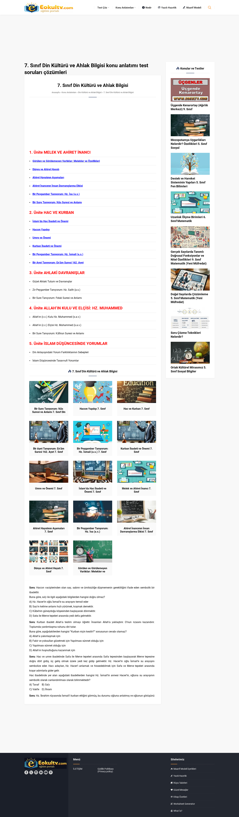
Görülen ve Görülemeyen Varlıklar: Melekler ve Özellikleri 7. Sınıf (92, 571)
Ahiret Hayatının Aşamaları (48, 177)
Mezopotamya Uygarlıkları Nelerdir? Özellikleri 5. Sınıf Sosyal (189, 144)
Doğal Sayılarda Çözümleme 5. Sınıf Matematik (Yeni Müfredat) (189, 298)
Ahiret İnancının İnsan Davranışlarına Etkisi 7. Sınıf (136, 530)
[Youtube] (46, 772)
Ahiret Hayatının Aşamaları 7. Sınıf (49, 530)
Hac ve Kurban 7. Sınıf (137, 408)
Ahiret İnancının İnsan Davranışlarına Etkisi (58, 185)
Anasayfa (56, 92)
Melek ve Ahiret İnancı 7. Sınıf (136, 490)
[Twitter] (31, 772)
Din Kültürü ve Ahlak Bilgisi (90, 92)
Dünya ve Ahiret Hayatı (46, 169)
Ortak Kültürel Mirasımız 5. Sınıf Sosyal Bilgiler (188, 369)
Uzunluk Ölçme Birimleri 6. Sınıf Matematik (188, 219)
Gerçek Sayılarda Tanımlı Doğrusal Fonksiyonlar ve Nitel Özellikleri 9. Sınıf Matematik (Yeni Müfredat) (188, 257)
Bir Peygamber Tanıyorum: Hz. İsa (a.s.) (56, 194)
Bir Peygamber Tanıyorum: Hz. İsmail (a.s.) (58, 254)
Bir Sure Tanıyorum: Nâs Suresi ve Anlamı (57, 202)
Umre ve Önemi (42, 237)
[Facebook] (26, 772)
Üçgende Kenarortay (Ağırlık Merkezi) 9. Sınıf (189, 107)
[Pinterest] (51, 772)
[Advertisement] (92, 125)
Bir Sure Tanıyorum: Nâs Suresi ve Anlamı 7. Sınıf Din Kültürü (48, 412)
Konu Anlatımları (69, 92)
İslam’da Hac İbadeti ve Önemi (50, 221)
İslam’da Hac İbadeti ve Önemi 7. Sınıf (92, 490)
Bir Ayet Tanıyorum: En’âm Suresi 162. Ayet (58, 262)
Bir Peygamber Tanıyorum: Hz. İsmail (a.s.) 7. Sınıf (92, 450)
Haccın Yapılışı (41, 229)
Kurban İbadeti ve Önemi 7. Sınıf (137, 450)
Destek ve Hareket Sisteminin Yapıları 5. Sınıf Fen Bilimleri (188, 182)
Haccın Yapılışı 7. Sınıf (93, 408)
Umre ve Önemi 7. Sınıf (48, 488)
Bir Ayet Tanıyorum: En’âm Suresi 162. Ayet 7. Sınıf (48, 450)
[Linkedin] (41, 772)
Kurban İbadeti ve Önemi (47, 246)
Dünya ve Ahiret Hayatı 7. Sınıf (49, 570)
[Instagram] (36, 772)
